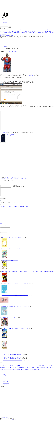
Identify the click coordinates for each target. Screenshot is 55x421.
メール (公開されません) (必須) (17, 186)
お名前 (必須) (14, 185)
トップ (1, 417)
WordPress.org (6, 384)
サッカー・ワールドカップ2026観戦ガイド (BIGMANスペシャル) (15, 328)
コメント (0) (2, 178)
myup (4, 374)
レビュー (6, 46)
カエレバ (11, 135)
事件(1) (15, 32)
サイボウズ (19, 177)
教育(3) (40, 32)
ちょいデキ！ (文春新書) (10, 134)
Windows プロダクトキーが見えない (7, 206)
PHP (4, 367)
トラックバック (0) (9, 178)
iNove (16, 419)
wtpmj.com (5, 417)
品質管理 (19, 369)
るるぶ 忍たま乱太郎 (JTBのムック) (9, 317)
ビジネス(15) (26, 31)
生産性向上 (35, 369)
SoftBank (7, 367)
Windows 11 (24, 367)
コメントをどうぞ (12, 51)
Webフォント (17, 367)
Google (25, 365)
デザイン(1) (12, 31)
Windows (20, 367)
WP (12, 419)
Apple (18, 365)
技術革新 (22, 369)
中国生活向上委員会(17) (9, 32)
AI (5, 365)
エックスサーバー (40, 367)
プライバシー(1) (32, 31)
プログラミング (9, 369)
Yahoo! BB (28, 367)
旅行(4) (46, 32)
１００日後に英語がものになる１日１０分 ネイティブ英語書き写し (15, 283)
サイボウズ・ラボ (3, 132)
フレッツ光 (5, 369)
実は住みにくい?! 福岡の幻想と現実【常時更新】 (12, 354)
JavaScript (49, 365)
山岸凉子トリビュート (7, 339)
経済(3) (50, 32)
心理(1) (37, 32)
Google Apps (14, 177)
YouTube (32, 367)
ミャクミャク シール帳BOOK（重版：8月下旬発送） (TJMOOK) (15, 295)
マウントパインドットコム (8, 375)
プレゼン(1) (38, 31)
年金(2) (33, 32)
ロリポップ (13, 369)
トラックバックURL (24, 178)
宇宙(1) (27, 32)
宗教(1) (30, 32)
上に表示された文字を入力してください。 (8, 202)
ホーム (4, 19)
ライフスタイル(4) (44, 31)
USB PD (13, 367)
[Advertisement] (9, 42)
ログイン (4, 380)
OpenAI (1, 367)
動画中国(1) (23, 32)
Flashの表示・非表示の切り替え (6, 35)
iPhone (41, 365)
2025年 (2, 365)
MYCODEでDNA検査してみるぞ (21, 206)
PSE (5, 367)
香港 (38, 369)
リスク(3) (50, 31)
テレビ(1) (8, 31)
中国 (16, 369)
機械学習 (27, 369)
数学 (25, 369)
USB (10, 367)
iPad (37, 365)
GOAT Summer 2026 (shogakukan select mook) (12, 237)
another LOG (5, 22)
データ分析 (1, 369)
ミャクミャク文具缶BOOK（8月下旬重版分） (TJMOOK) (13, 248)
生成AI (33, 369)
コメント (17, 51)
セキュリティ (46, 367)
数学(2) (43, 32)
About (4, 20)
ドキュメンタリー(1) (19, 31)
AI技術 (11, 365)
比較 (30, 369)
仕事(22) (19, 32)
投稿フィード (5, 381)
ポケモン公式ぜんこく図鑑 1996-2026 (10, 260)
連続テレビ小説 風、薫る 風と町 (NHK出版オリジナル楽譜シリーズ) (15, 306)
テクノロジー (51, 367)
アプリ (35, 367)
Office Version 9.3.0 (30, 75)
